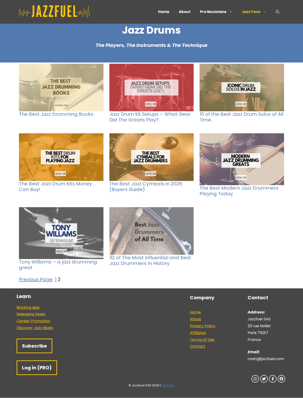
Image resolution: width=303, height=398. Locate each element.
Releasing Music (31, 314)
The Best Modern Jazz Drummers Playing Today (239, 191)
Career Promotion (33, 321)
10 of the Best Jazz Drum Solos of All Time (241, 117)
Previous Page (36, 279)
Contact (197, 346)
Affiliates (198, 332)
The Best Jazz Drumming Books (56, 114)
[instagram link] (255, 379)
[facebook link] (272, 379)
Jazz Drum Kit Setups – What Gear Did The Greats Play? (150, 117)
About (185, 11)
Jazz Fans (251, 11)
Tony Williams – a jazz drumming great (58, 264)
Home (163, 11)
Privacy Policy (202, 326)
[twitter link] (264, 379)
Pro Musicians (213, 11)
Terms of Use (202, 339)
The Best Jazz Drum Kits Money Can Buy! (55, 186)
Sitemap (168, 385)
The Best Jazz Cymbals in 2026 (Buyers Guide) (145, 186)
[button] (277, 12)
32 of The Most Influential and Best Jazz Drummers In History (150, 260)
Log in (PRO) (37, 367)
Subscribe (34, 346)
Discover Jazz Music (35, 328)
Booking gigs (28, 307)
